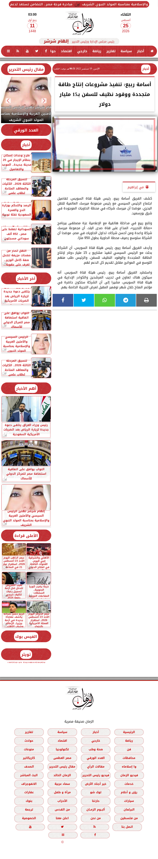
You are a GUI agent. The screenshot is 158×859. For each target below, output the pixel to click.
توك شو (95, 792)
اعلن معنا (62, 818)
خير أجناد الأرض (95, 784)
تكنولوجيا (62, 749)
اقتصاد (66, 51)
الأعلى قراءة (26, 535)
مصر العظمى (62, 758)
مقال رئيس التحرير (26, 69)
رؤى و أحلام (129, 792)
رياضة (96, 51)
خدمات (129, 784)
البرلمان (129, 809)
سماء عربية (62, 784)
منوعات (29, 749)
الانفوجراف (29, 784)
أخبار (140, 51)
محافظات (129, 758)
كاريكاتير (29, 758)
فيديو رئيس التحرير (95, 775)
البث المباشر (29, 775)
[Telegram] (125, 300)
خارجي (82, 51)
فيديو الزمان (129, 775)
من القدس (62, 809)
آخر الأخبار (26, 278)
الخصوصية (29, 818)
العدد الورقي (26, 130)
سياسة (126, 51)
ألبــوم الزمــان (95, 809)
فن (129, 749)
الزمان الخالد (62, 775)
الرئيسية (129, 732)
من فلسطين (129, 818)
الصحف (29, 766)
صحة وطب (96, 749)
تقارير (110, 51)
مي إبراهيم (136, 187)
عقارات (29, 792)
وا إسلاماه (129, 766)
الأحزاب (62, 801)
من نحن (96, 818)
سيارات (129, 801)
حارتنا (96, 801)
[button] (44, 100)
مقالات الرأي (96, 766)
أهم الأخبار (26, 388)
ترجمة (29, 809)
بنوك (29, 801)
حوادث (50, 51)
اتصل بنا (127, 827)
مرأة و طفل (62, 792)
